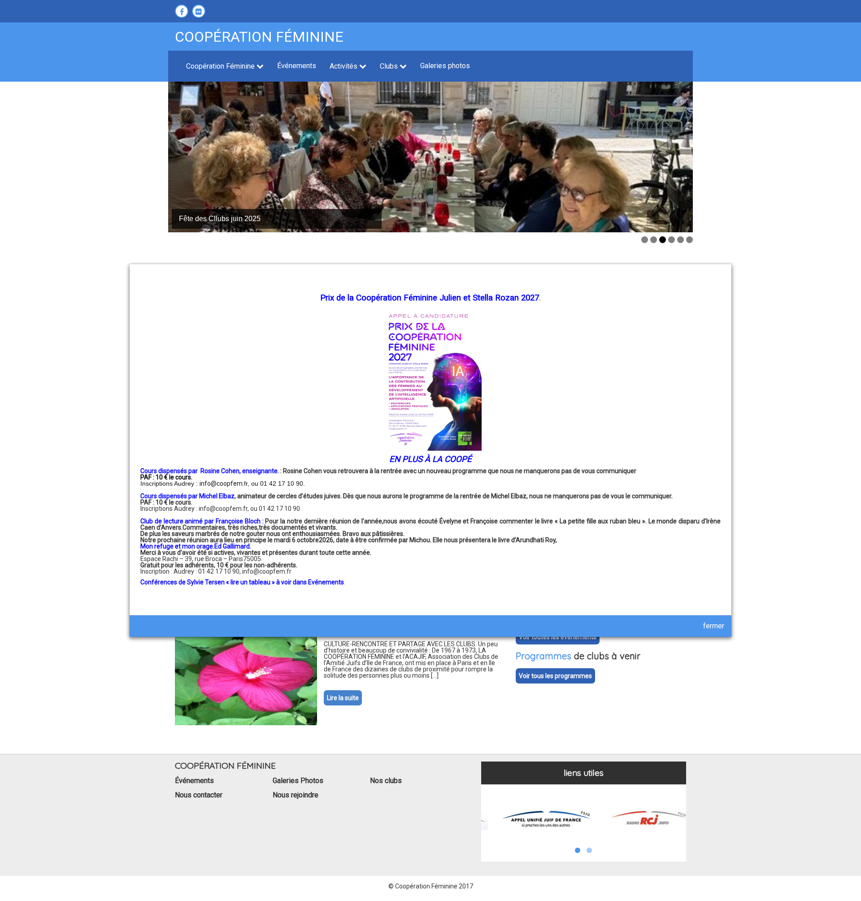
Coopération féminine (259, 36)
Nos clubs (386, 780)
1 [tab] (644, 239)
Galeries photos (445, 65)
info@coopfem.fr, (224, 508)
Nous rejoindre (295, 795)
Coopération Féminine (221, 66)
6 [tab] (689, 239)
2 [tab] (653, 239)
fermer (713, 626)
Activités (344, 66)
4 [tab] (671, 239)
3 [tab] (662, 239)
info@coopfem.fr (266, 571)
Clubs (390, 66)
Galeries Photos (298, 780)
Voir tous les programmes (555, 675)
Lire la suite (343, 697)
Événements (296, 65)
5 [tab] (680, 239)
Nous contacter (198, 795)
